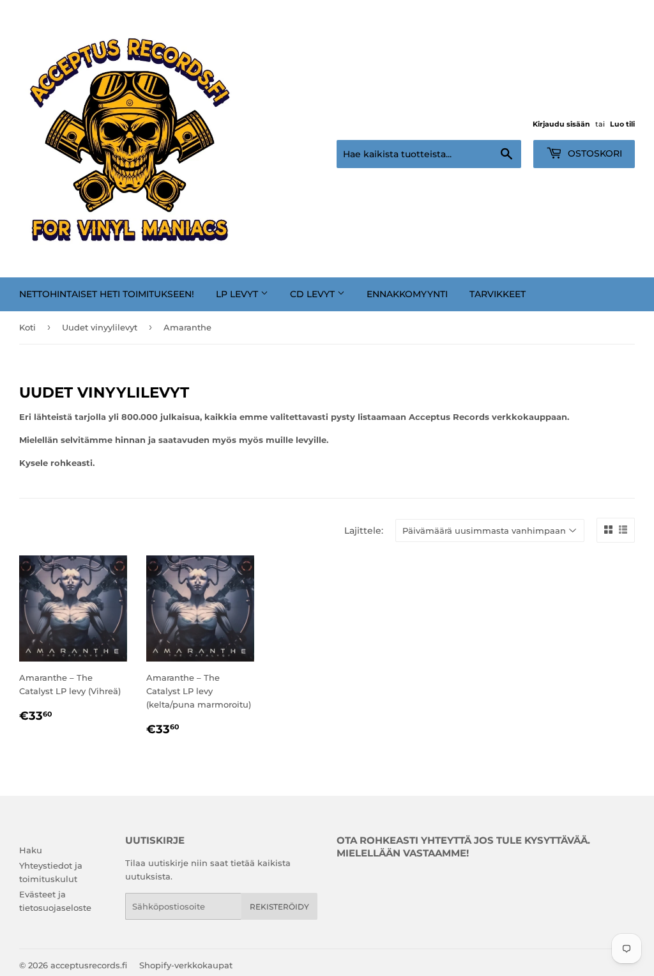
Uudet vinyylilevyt (99, 327)
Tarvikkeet (497, 294)
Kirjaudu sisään (561, 124)
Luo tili (622, 124)
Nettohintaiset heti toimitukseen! (106, 294)
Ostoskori (593, 153)
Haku (30, 850)
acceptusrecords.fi (88, 965)
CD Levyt (313, 294)
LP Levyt (238, 294)
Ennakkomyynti (407, 294)
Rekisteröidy (279, 906)
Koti (27, 327)
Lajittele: (363, 530)
